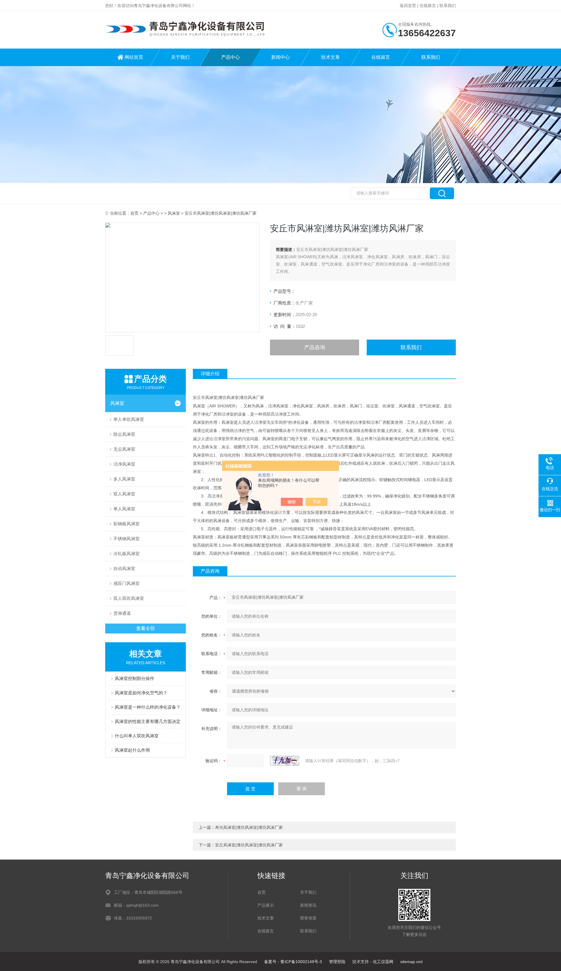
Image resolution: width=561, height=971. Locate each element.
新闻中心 (280, 57)
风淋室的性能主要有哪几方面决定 (148, 721)
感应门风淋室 (126, 583)
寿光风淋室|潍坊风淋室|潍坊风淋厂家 (249, 827)
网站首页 (133, 57)
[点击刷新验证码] (284, 761)
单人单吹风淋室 (128, 419)
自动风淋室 (124, 568)
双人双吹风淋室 (128, 598)
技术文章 (330, 57)
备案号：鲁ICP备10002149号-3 (293, 961)
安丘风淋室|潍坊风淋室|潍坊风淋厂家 (249, 845)
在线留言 (428, 5)
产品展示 (265, 905)
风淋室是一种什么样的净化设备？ (148, 707)
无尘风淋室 (124, 449)
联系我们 (447, 5)
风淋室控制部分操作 (134, 678)
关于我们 (180, 57)
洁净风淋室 (124, 464)
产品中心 (230, 57)
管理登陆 (337, 961)
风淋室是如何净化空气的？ (141, 692)
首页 (134, 213)
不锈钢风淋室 (126, 538)
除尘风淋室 (124, 434)
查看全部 (145, 628)
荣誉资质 (308, 918)
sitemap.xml (411, 961)
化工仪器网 (383, 961)
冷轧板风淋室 (126, 553)
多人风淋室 (124, 478)
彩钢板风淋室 (126, 523)
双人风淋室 (124, 493)
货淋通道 (122, 613)
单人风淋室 (124, 508)
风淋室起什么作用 (132, 750)
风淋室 (174, 213)
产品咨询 (314, 347)
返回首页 (408, 5)
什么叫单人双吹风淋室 (137, 735)
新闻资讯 (308, 905)
